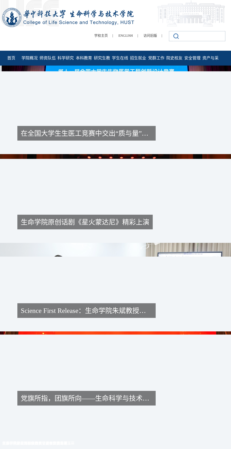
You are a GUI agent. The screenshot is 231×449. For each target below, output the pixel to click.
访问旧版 (150, 35)
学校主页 (101, 35)
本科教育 (84, 58)
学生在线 (120, 58)
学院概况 (29, 58)
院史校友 (174, 58)
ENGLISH (125, 35)
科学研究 (66, 58)
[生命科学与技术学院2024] (68, 10)
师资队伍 (47, 58)
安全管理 (192, 58)
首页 (11, 58)
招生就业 (138, 58)
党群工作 (156, 58)
